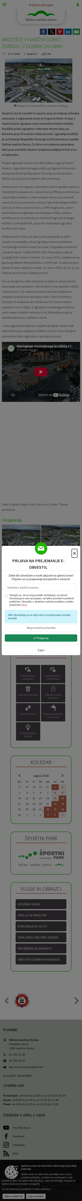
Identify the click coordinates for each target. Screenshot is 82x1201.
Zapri (41, 650)
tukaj (24, 605)
